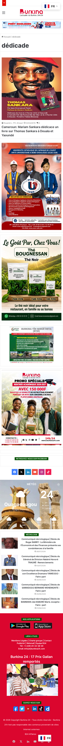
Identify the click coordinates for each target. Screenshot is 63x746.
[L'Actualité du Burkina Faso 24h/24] (31, 12)
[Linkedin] (34, 710)
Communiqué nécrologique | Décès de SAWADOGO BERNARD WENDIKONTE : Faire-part (41, 587)
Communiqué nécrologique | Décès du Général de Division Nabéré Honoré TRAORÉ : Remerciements (41, 559)
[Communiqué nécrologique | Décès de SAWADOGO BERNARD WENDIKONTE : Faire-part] (10, 588)
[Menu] (3, 13)
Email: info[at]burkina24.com (31, 648)
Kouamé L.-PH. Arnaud (13, 123)
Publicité (21, 643)
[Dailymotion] (47, 710)
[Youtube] (28, 710)
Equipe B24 (40, 643)
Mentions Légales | (20, 640)
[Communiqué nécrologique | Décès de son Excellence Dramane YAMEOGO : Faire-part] (10, 574)
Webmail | (30, 643)
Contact (48, 640)
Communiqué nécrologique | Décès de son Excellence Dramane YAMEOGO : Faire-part (41, 573)
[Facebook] (15, 710)
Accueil (7, 37)
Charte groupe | (36, 640)
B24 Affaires (30, 734)
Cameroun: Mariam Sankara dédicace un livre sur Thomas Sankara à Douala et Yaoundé (30, 131)
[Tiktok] (41, 710)
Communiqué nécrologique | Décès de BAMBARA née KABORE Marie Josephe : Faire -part (40, 601)
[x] (22, 710)
